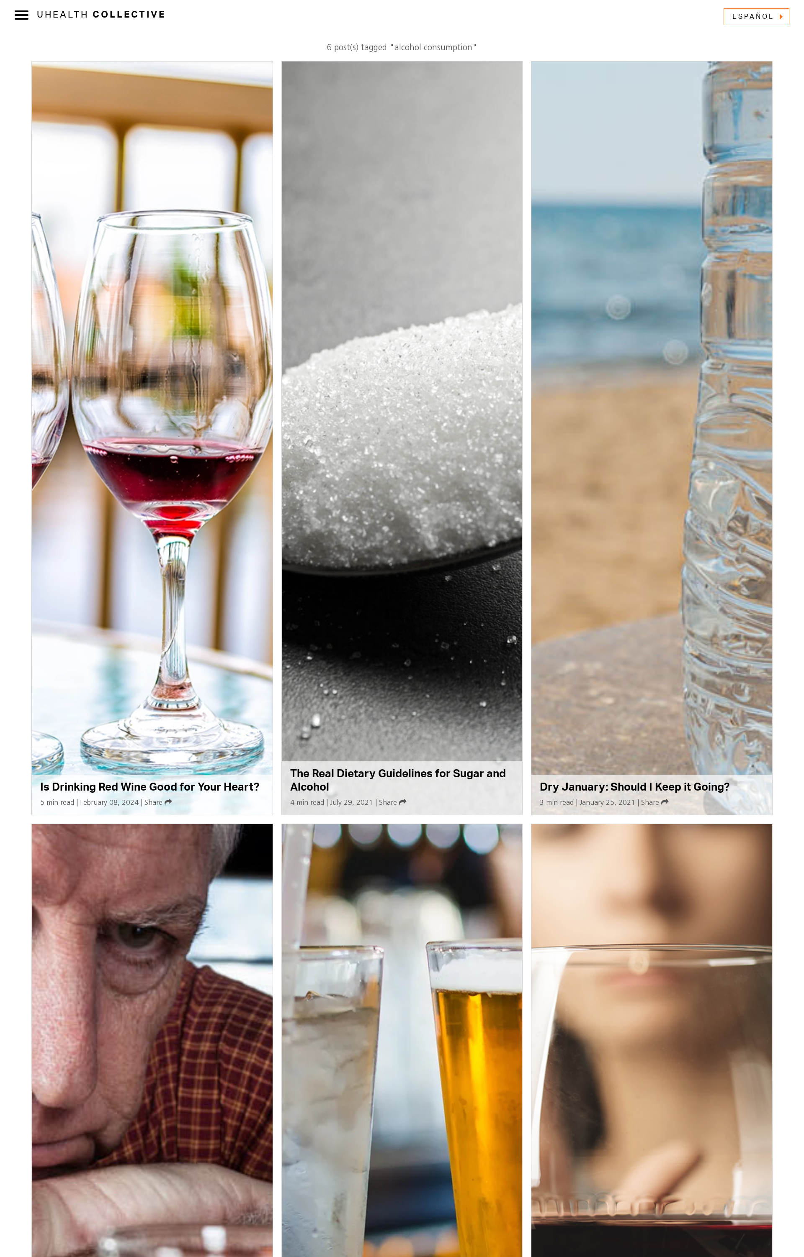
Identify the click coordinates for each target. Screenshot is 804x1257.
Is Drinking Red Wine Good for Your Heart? (149, 787)
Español (753, 16)
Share (154, 802)
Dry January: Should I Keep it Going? (634, 787)
